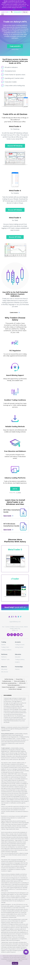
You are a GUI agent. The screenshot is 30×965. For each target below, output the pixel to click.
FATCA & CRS (22, 683)
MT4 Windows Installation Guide (11, 525)
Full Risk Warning (9, 679)
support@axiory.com (15, 621)
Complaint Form (21, 687)
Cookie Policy (11, 960)
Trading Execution (6, 681)
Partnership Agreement (14, 685)
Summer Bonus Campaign (15, 689)
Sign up (25, 12)
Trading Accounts (19, 644)
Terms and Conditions (19, 681)
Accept (15, 963)
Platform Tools (5, 659)
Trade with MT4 (15, 46)
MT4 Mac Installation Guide (12, 511)
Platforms (4, 657)
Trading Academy (19, 659)
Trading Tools (5, 647)
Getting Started (19, 647)
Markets (3, 644)
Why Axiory (4, 669)
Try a (18, 492)
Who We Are (4, 672)
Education (17, 657)
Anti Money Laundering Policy (9, 683)
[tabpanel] (15, 35)
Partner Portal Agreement (8, 687)
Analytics (17, 662)
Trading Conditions (6, 649)
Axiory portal (17, 12)
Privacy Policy (19, 679)
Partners (17, 669)
